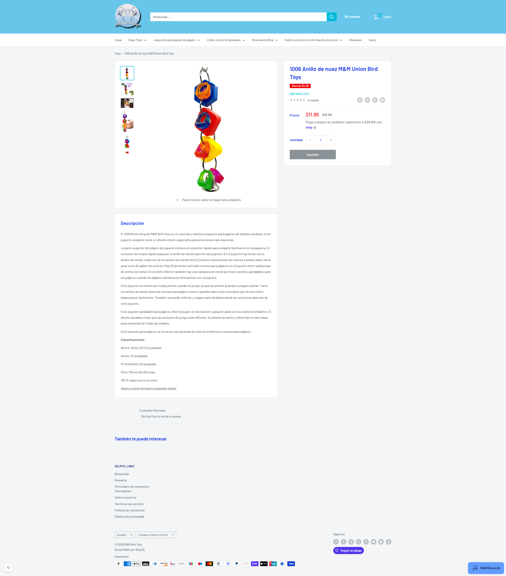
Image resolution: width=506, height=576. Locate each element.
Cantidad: (296, 140)
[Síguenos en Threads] (351, 542)
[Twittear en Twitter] (375, 100)
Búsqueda (122, 474)
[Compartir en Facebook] (360, 100)
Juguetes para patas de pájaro (174, 40)
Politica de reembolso (130, 510)
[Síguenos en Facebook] (336, 542)
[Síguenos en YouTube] (373, 542)
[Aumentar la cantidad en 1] (331, 140)
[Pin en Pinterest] (367, 100)
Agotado (313, 154)
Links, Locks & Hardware (224, 40)
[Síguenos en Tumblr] (388, 542)
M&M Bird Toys (299, 94)
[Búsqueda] (332, 16)
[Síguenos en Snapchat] (381, 542)
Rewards (355, 40)
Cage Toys (135, 40)
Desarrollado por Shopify (130, 549)
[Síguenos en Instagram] (358, 542)
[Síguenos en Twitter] (343, 542)
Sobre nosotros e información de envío (311, 40)
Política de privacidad (129, 516)
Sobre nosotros (125, 497)
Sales (372, 40)
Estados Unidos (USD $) (153, 534)
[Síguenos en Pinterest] (366, 542)
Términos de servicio (129, 504)
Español (121, 534)
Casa (118, 40)
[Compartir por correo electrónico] (382, 100)
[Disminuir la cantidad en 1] (310, 140)
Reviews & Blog (262, 40)
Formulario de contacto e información (132, 489)
